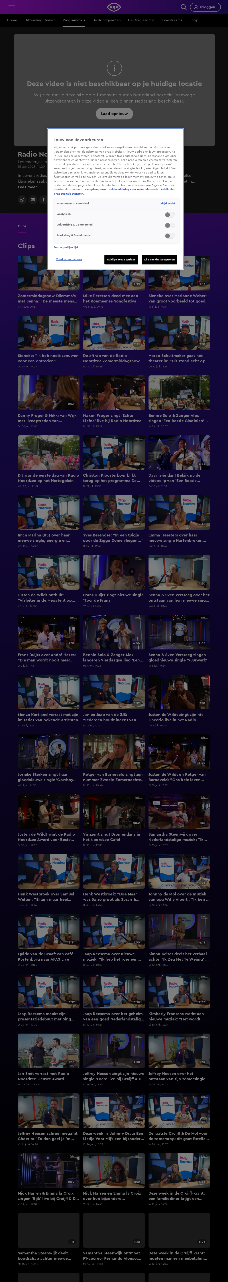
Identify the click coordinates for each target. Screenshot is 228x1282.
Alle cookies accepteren (159, 259)
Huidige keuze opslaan (121, 259)
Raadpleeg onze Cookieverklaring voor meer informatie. (122, 189)
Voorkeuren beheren (69, 259)
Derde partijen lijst (66, 247)
